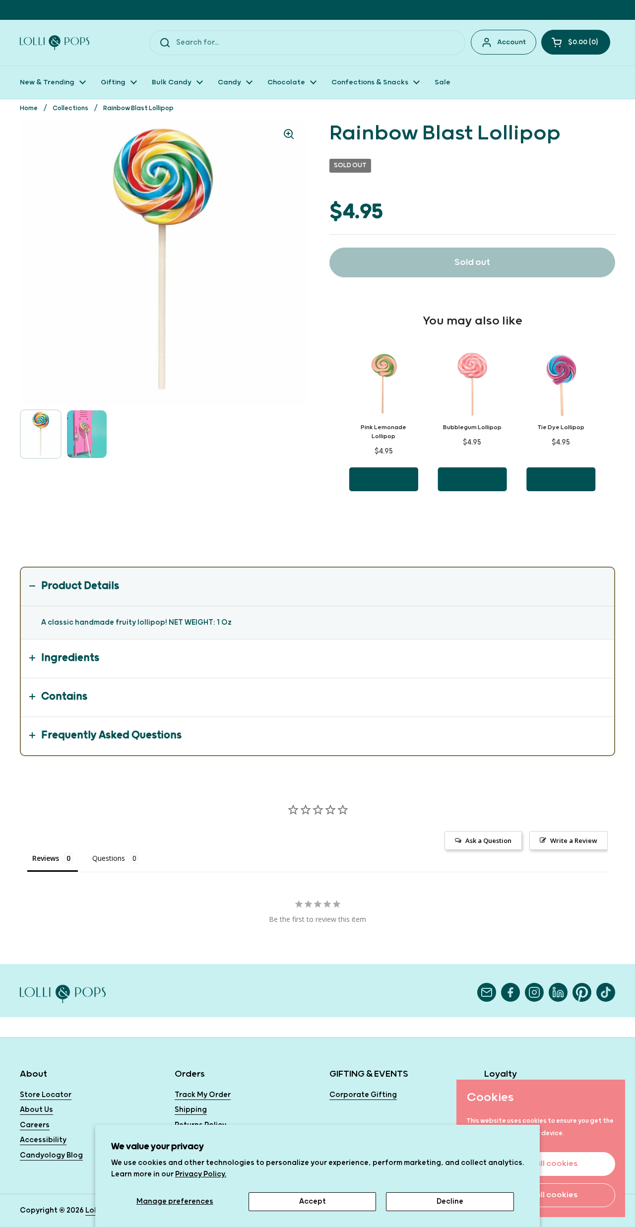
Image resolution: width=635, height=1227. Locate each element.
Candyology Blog (51, 1155)
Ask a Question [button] (488, 840)
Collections (70, 108)
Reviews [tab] (45, 858)
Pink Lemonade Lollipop (383, 432)
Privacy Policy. (200, 1174)
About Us (36, 1109)
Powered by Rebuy (472, 518)
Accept (312, 1201)
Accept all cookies (540, 1163)
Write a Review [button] (573, 840)
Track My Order (203, 1095)
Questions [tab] (108, 858)
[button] (575, 42)
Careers (35, 1125)
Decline (450, 1201)
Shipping (191, 1109)
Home (29, 108)
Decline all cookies (540, 1195)
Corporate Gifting (363, 1095)
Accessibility (43, 1140)
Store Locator (45, 1095)
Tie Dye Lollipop (561, 427)
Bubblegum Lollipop (472, 427)
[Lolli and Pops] (54, 42)
